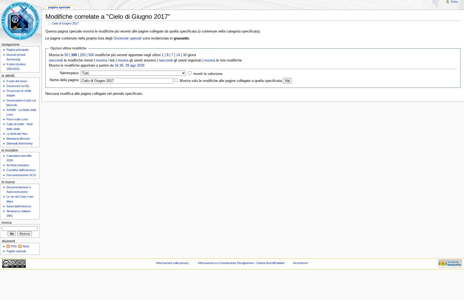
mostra (101, 60)
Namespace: (69, 73)
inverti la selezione (207, 74)
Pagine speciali (16, 251)
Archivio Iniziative (17, 165)
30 (185, 55)
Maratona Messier (18, 138)
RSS (14, 246)
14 (178, 55)
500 (91, 55)
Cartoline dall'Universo (20, 170)
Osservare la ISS (17, 86)
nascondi (56, 60)
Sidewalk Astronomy (19, 143)
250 (82, 55)
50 (66, 55)
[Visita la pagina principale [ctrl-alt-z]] (21, 21)
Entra (454, 1)
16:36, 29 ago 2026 (129, 65)
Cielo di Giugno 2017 (65, 23)
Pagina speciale (59, 7)
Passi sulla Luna (17, 119)
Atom (26, 246)
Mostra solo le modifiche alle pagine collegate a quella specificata (231, 81)
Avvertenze (300, 263)
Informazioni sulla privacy (172, 263)
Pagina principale (17, 49)
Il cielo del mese (16, 81)
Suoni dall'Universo (18, 206)
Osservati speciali (128, 38)
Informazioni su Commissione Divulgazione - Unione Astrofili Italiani (241, 263)
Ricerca (7, 222)
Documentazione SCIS (21, 175)
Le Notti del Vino (16, 133)
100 (74, 55)
